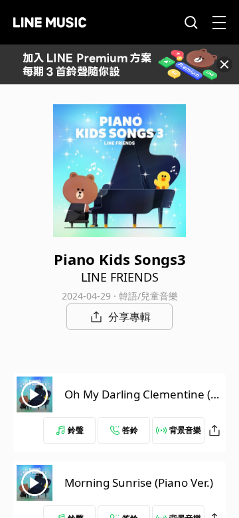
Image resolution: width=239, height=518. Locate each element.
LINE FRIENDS (120, 277)
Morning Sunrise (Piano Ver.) (138, 482)
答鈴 (130, 430)
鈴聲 (76, 430)
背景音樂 (185, 430)
